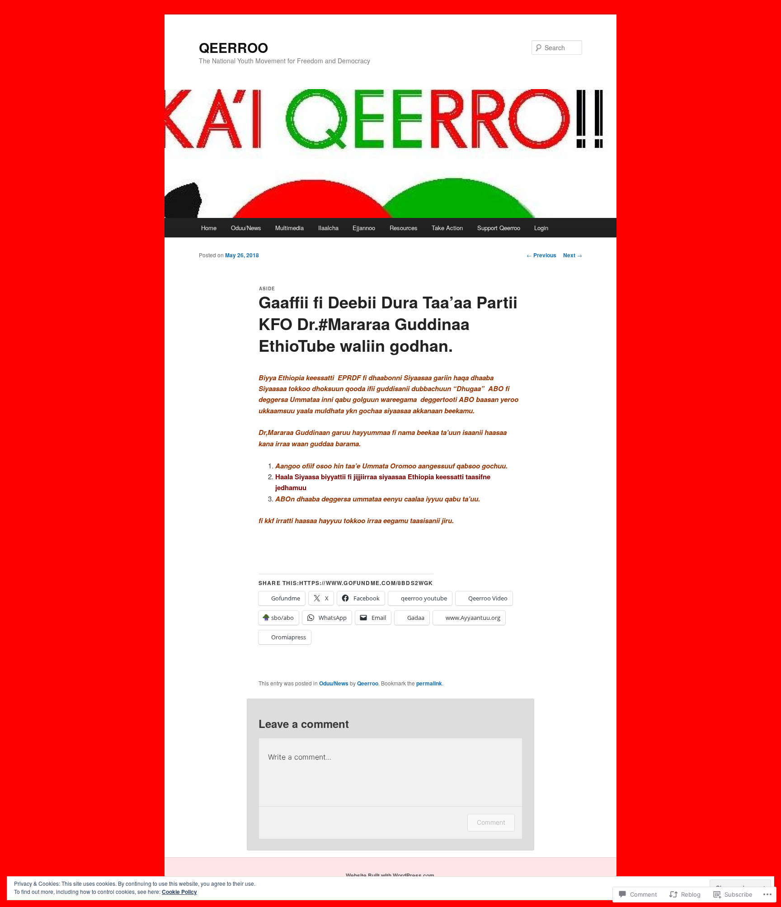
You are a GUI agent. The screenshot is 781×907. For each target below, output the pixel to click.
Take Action (447, 227)
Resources (404, 227)
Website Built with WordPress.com (390, 875)
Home (208, 227)
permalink (429, 683)
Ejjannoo (364, 227)
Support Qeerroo (498, 227)
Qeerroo (367, 683)
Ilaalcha (328, 227)
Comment (491, 822)
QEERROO (233, 47)
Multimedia (289, 227)
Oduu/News (246, 227)
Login (541, 227)
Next (572, 255)
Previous (541, 255)
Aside (267, 288)
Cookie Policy (179, 892)
